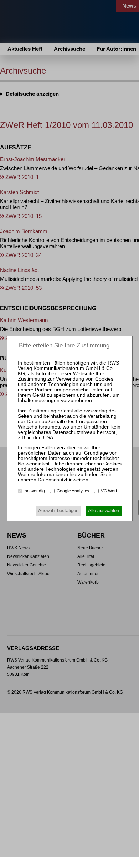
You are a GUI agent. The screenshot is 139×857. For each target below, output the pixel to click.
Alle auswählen (103, 510)
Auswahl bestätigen (58, 510)
